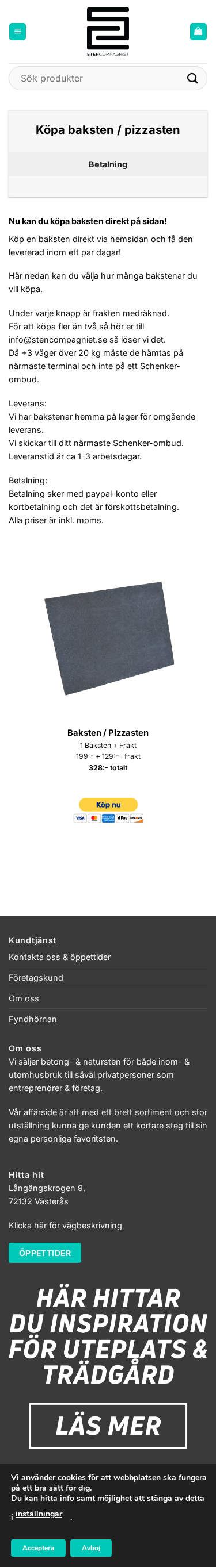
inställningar (39, 1513)
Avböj (91, 1548)
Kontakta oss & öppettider (60, 957)
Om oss (24, 998)
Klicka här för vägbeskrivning (65, 1225)
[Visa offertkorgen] (198, 31)
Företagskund (36, 977)
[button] (17, 31)
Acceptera (38, 1548)
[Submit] (192, 78)
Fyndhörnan (33, 1019)
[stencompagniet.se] (108, 31)
